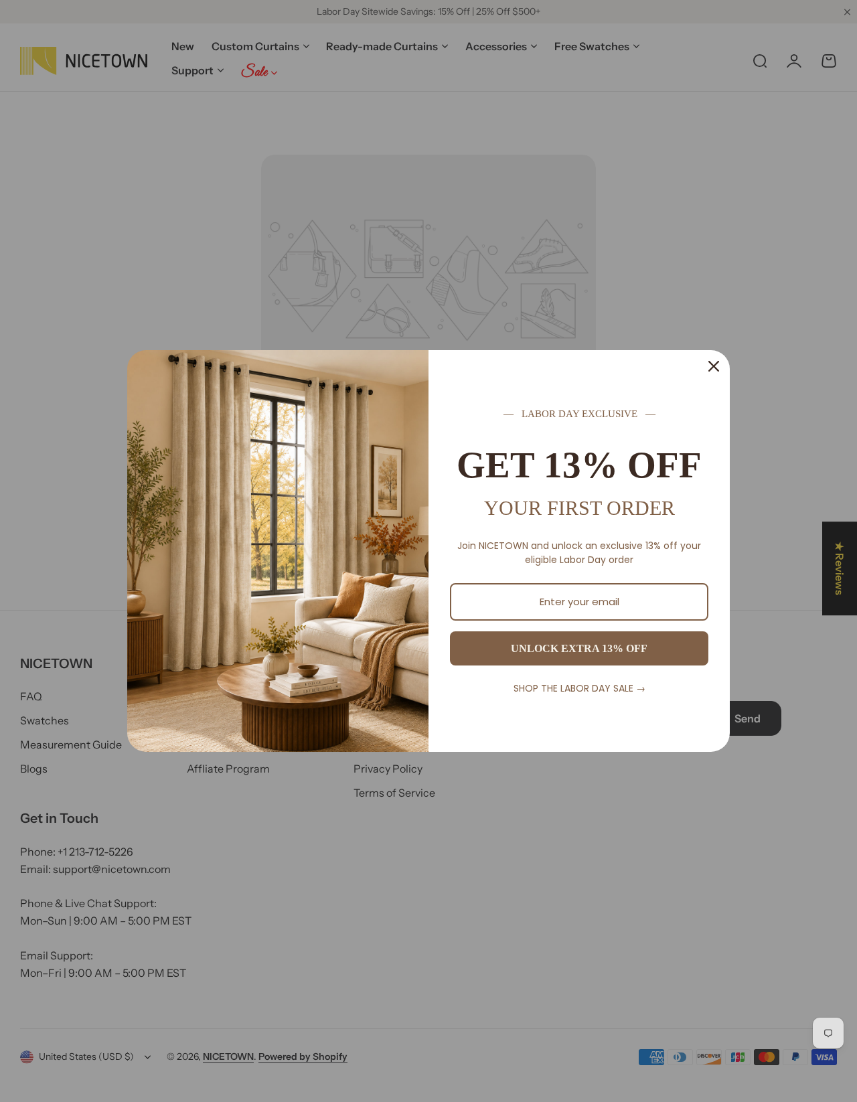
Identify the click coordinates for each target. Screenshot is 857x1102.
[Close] (714, 366)
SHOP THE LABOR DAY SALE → (579, 688)
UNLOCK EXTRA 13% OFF (579, 648)
